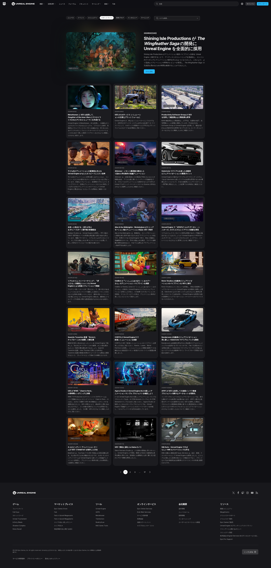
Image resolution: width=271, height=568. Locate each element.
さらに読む (149, 71)
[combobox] (177, 18)
